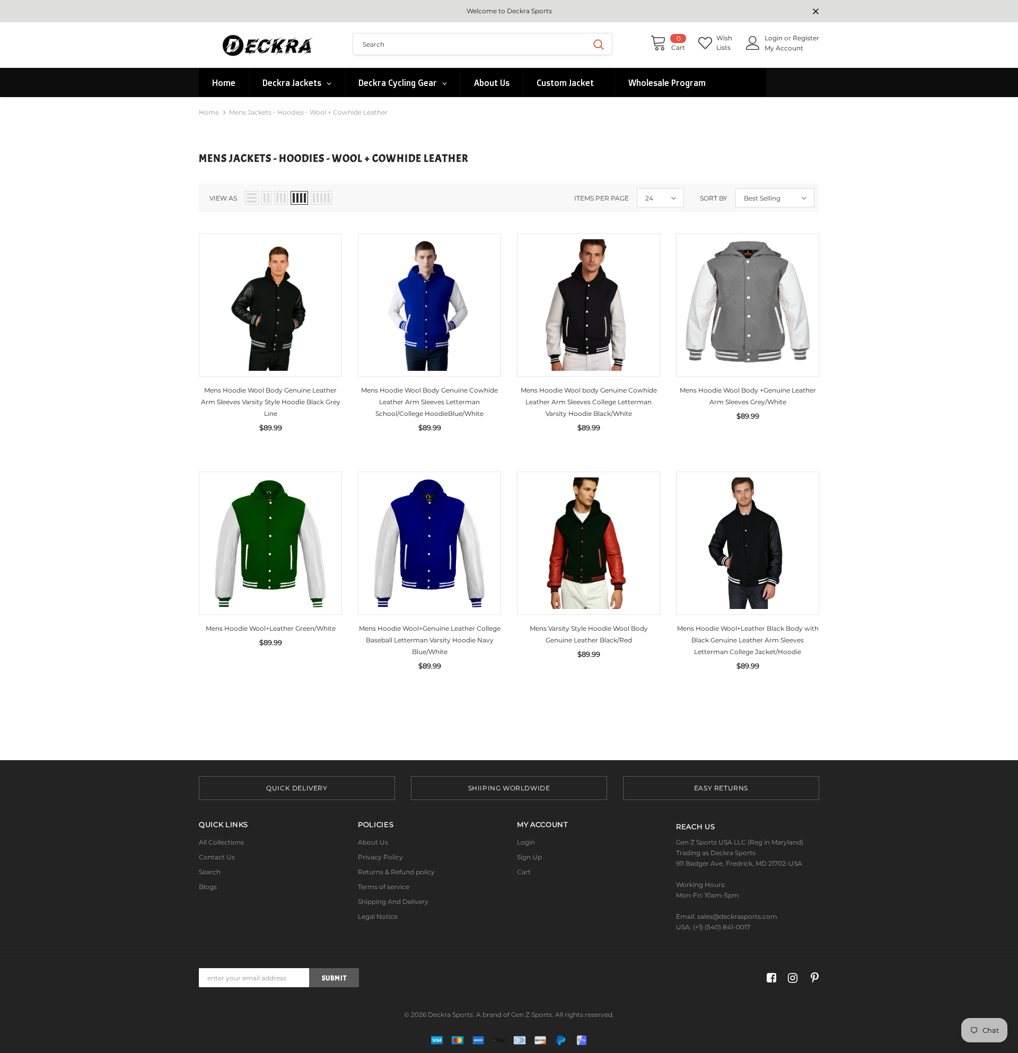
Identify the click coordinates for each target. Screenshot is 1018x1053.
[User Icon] (752, 43)
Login (774, 38)
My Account (784, 48)
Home (209, 112)
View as (223, 198)
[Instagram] (790, 978)
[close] (815, 12)
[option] (297, 788)
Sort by (713, 198)
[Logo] (268, 45)
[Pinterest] (812, 978)
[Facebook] (769, 978)
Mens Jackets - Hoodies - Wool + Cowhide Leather (308, 112)
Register (806, 38)
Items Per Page (601, 198)
